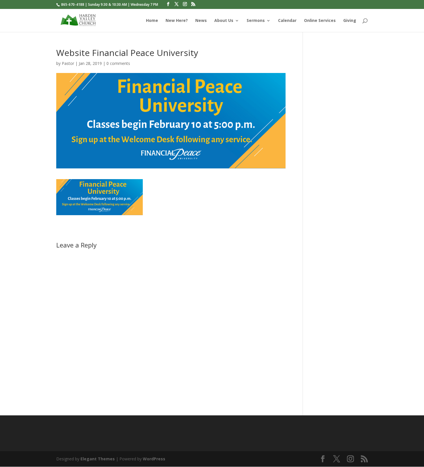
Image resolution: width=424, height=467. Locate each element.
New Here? (177, 20)
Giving (349, 20)
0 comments (118, 63)
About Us (223, 20)
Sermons (256, 20)
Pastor (68, 63)
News (201, 20)
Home (152, 20)
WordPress (154, 459)
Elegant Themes (97, 459)
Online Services (320, 20)
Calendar (287, 20)
